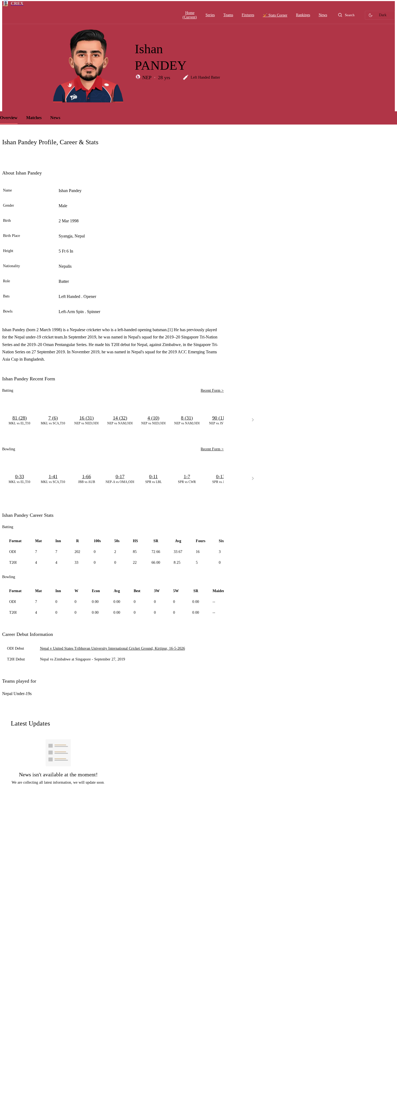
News (55, 117)
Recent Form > (212, 390)
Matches (34, 117)
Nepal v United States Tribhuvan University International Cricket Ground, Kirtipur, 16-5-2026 (112, 648)
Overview (9, 117)
